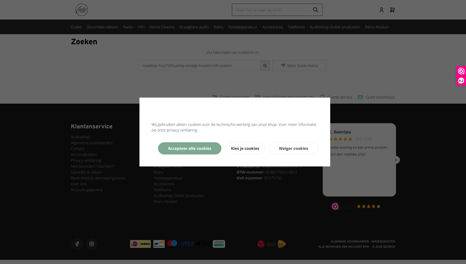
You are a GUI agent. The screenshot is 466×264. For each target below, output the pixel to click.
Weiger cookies (293, 148)
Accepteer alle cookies (190, 148)
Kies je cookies (245, 148)
